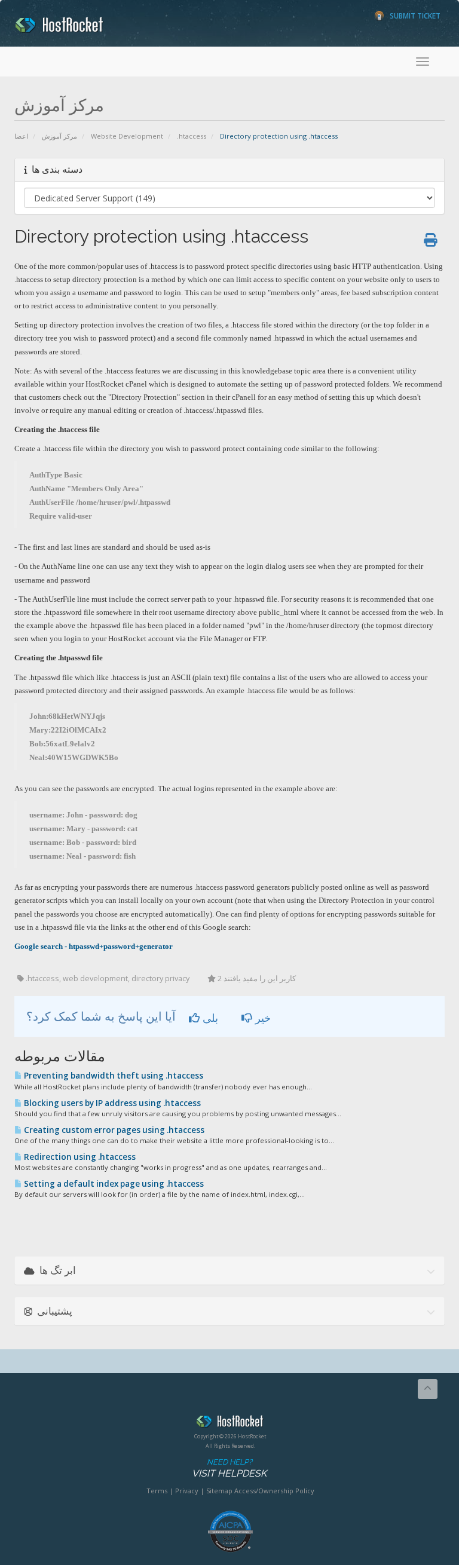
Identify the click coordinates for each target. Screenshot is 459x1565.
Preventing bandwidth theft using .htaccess (112, 1075)
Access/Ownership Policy (274, 1490)
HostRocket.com (230, 1423)
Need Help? (229, 1468)
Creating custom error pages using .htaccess (113, 1130)
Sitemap (219, 1490)
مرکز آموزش (59, 135)
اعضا (21, 135)
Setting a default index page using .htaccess (113, 1183)
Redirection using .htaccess (79, 1156)
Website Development (127, 135)
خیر (261, 1017)
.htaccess (191, 135)
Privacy (186, 1490)
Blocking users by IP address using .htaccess (111, 1103)
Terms (156, 1490)
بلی (209, 1017)
